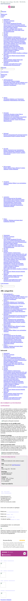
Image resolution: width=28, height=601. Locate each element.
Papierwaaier (20, 59)
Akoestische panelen (11, 322)
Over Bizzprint (7, 22)
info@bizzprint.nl (16, 465)
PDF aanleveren (7, 55)
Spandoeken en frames (9, 311)
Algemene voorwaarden (9, 63)
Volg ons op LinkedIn (9, 24)
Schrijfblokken (12, 299)
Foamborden (7, 306)
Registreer (6, 71)
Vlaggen (17, 311)
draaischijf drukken (8, 46)
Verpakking (6, 181)
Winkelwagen (4, 14)
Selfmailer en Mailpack (13, 50)
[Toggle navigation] (1, 10)
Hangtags (24, 39)
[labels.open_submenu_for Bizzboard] (9, 314)
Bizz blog (6, 32)
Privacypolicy (18, 63)
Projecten (6, 35)
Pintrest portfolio (8, 30)
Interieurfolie (19, 38)
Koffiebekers (7, 347)
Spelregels (6, 62)
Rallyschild (13, 342)
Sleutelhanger (7, 342)
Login (2, 71)
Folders (16, 298)
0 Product (3, 16)
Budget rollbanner (8, 326)
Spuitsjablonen (16, 308)
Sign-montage (21, 303)
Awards (14, 38)
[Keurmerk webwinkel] (11, 7)
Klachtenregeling (8, 65)
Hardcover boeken (15, 295)
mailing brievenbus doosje (10, 51)
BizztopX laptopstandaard (10, 315)
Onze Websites (7, 23)
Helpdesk (22, 55)
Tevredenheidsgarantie (9, 31)
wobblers (6, 50)
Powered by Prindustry (6, 599)
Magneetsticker (19, 342)
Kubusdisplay (23, 308)
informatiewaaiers (14, 45)
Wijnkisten (6, 331)
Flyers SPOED (7, 295)
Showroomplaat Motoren (9, 338)
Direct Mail (6, 27)
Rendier (13, 316)
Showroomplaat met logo (9, 335)
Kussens (18, 322)
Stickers (5, 97)
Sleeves (5, 43)
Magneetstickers (14, 303)
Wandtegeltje (18, 320)
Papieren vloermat (20, 338)
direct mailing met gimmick (10, 53)
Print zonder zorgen (19, 30)
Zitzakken (23, 322)
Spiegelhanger (7, 340)
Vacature (6, 34)
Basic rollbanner (16, 326)
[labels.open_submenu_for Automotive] (10, 334)
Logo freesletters (8, 38)
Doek (11, 61)
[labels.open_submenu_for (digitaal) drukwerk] (13, 294)
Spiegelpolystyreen (8, 308)
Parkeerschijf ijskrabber (16, 340)
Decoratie (6, 148)
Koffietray (6, 346)
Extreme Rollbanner (13, 327)
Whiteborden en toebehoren (10, 310)
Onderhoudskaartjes (8, 339)
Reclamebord (22, 311)
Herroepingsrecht (16, 65)
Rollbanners (20, 310)
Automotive (6, 197)
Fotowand (19, 39)
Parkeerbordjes (16, 46)
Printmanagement (22, 26)
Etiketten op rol (23, 296)
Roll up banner (7, 166)
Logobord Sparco (16, 37)
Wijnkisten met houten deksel (16, 346)
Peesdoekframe (21, 41)
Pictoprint (19, 23)
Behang (5, 319)
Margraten (14, 39)
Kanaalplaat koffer (12, 41)
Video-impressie (18, 28)
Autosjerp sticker (17, 339)
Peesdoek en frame (14, 306)
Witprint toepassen (15, 55)
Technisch (6, 54)
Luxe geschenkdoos (21, 330)
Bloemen (23, 316)
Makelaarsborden (8, 312)
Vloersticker (21, 49)
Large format (15, 26)
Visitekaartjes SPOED (9, 298)
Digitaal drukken (8, 26)
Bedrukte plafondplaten (9, 320)
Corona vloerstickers (15, 42)
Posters (20, 298)
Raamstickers (7, 303)
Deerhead (6, 41)
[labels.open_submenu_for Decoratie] (9, 318)
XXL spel (24, 38)
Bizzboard (6, 133)
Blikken (14, 330)
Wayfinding (23, 42)
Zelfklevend (16, 61)
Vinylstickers (7, 302)
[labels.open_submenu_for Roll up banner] (11, 325)
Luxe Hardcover (8, 39)
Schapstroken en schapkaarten (11, 49)
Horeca (5, 218)
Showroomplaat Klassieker (18, 336)
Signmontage (7, 19)
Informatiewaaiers (8, 296)
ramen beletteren (11, 43)
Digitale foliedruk (13, 27)
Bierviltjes (12, 347)
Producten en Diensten (9, 20)
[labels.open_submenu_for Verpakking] (10, 329)
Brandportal (14, 23)
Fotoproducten (7, 323)
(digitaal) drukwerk (8, 79)
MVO (13, 30)
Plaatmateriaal (7, 61)
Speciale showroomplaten (17, 47)
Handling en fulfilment (9, 28)
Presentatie (6, 112)
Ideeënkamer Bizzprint (19, 24)
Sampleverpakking (14, 307)
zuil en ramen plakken (21, 43)
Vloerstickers (7, 45)
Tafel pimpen (7, 42)
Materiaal (6, 58)
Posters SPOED (16, 296)
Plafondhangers (7, 47)
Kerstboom (18, 316)
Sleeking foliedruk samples (10, 59)
